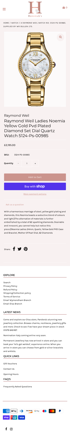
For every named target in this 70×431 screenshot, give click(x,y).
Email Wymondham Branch (17, 300)
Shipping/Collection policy (17, 293)
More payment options (34, 194)
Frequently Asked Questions (17, 386)
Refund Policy (10, 289)
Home (6, 23)
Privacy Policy (10, 286)
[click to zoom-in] (60, 37)
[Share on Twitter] (20, 249)
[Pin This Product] (26, 249)
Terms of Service (11, 296)
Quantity (8, 163)
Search (7, 282)
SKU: (6, 154)
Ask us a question (15, 204)
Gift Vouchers (10, 363)
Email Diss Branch (12, 303)
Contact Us (8, 369)
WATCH (14, 23)
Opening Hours (11, 374)
